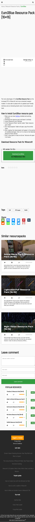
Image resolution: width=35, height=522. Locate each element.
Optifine (18, 116)
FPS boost (17, 210)
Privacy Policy (17, 441)
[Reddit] (4, 223)
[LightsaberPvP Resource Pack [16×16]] (18, 285)
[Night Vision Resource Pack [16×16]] (18, 322)
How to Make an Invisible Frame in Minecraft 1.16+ (17, 490)
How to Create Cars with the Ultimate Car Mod (17, 481)
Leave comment (18, 381)
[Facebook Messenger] (14, 220)
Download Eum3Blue (18, 154)
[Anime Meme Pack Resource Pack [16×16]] (18, 250)
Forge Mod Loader (17, 509)
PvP (10, 210)
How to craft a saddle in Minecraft (17, 486)
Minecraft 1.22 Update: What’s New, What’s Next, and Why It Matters (18, 470)
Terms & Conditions (17, 443)
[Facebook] (9, 220)
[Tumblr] (30, 220)
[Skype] (14, 223)
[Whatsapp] (9, 223)
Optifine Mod (17, 500)
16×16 (25, 210)
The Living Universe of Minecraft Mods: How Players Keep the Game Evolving (18, 462)
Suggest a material (17, 438)
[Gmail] (24, 223)
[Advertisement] (17, 38)
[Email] (4, 220)
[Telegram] (19, 223)
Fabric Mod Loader (17, 505)
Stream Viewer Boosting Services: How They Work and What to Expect (18, 454)
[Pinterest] (24, 220)
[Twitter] (19, 220)
